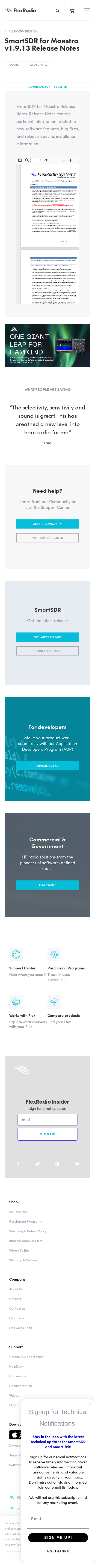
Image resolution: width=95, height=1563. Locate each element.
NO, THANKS (58, 1551)
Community (17, 1376)
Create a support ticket (26, 1356)
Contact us (17, 1308)
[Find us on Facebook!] (18, 1164)
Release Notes (38, 64)
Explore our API (47, 766)
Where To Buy (19, 1250)
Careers (15, 1298)
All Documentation (23, 31)
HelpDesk (16, 1366)
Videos (14, 1395)
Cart (72, 11)
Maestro (14, 64)
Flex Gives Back (20, 1327)
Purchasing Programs (25, 1221)
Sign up (47, 1134)
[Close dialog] (90, 1404)
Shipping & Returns (23, 1260)
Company (17, 1279)
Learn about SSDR (47, 651)
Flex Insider (17, 1318)
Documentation (20, 1385)
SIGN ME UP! (58, 1538)
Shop (13, 1201)
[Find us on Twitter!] (37, 1164)
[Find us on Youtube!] (76, 1164)
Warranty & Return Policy (27, 1231)
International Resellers (25, 1240)
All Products (18, 1211)
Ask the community (47, 524)
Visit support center (47, 538)
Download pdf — (47, 86)
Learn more (47, 885)
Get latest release (47, 637)
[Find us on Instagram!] (57, 1164)
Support (16, 1346)
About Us (15, 1289)
